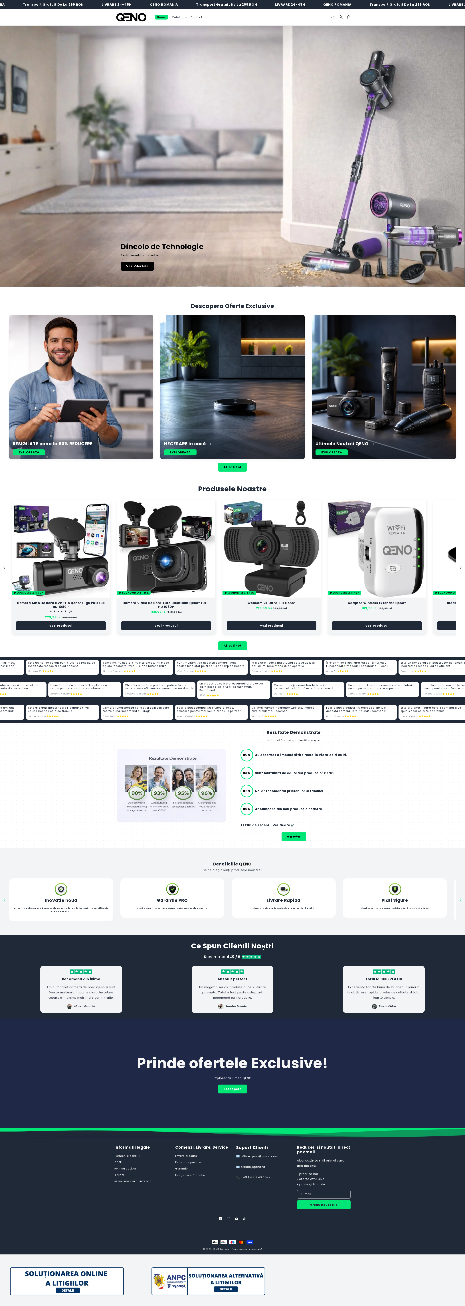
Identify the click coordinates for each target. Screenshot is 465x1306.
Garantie (181, 1168)
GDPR (118, 1162)
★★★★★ (294, 837)
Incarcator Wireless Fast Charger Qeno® (61, 603)
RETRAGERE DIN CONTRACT (132, 1181)
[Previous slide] (4, 568)
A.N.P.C (119, 1175)
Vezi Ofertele (137, 266)
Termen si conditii (127, 1156)
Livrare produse (186, 1156)
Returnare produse (188, 1162)
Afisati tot (233, 467)
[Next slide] (460, 568)
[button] (333, 17)
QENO (216, 1249)
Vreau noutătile (323, 1205)
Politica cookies (125, 1168)
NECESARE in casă (185, 444)
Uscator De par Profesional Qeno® (377, 603)
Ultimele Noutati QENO (343, 444)
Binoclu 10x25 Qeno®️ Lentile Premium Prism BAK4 (166, 603)
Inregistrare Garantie (190, 1175)
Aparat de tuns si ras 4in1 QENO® (271, 603)
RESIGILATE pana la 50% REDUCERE (53, 444)
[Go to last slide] (4, 899)
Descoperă (232, 1089)
